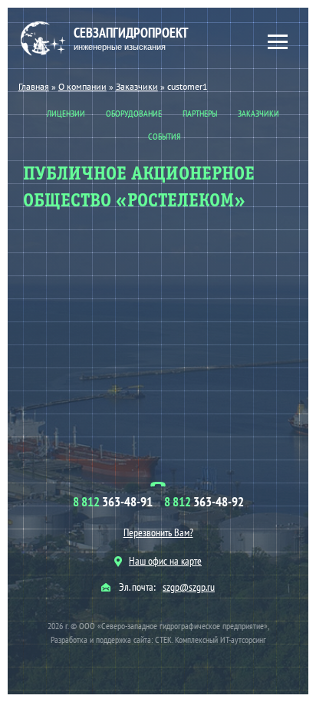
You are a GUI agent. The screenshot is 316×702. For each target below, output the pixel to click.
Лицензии (66, 113)
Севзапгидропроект (131, 37)
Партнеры (200, 113)
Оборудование (134, 113)
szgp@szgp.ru (189, 587)
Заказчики (258, 113)
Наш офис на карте (165, 561)
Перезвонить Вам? (158, 532)
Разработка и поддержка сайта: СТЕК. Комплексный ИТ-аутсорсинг (158, 639)
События (164, 136)
